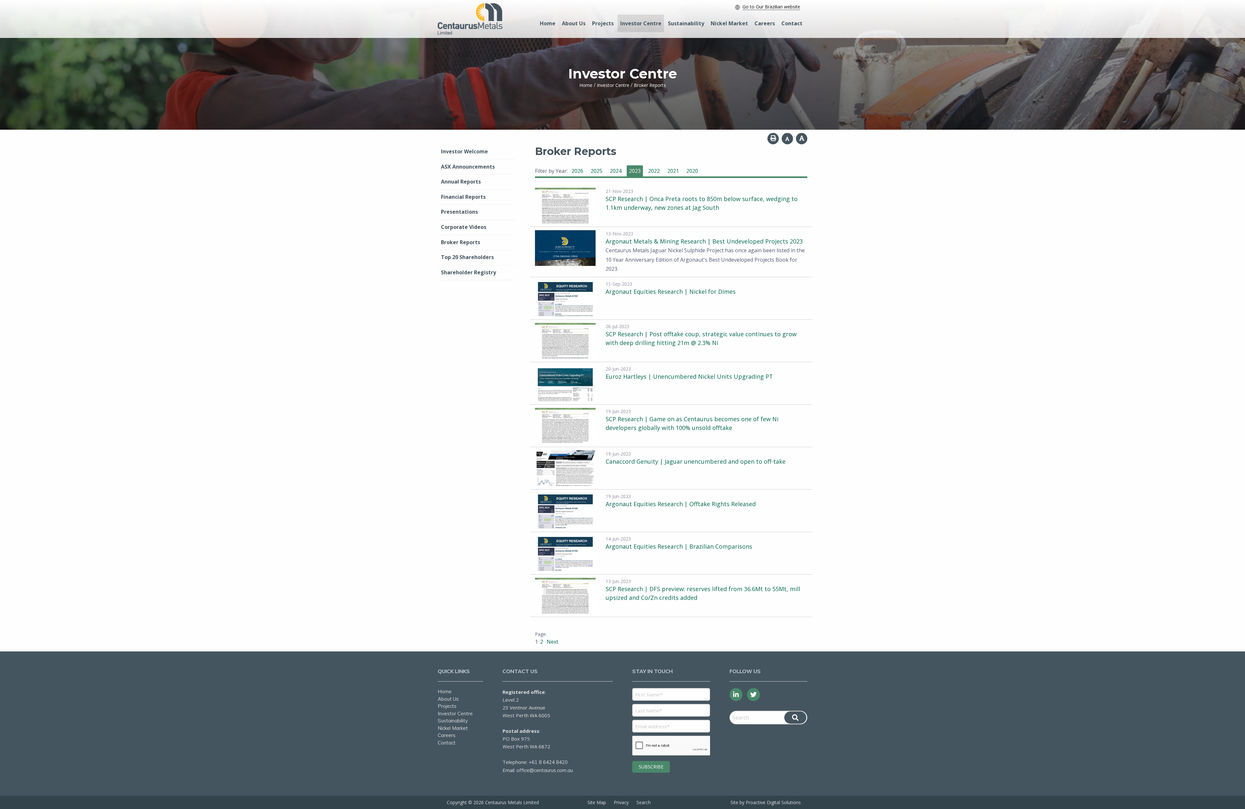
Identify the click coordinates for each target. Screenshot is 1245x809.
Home (547, 23)
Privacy (621, 802)
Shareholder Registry (468, 272)
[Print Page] (773, 138)
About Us (574, 23)
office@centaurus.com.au (544, 770)
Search (643, 802)
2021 (673, 170)
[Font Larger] (801, 138)
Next (551, 641)
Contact (791, 23)
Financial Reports (463, 196)
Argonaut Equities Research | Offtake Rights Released (681, 504)
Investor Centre (640, 23)
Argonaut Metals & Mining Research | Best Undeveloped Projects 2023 (704, 241)
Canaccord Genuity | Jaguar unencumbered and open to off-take (696, 461)
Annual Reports (461, 181)
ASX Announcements (468, 166)
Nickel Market (729, 23)
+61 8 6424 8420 (548, 762)
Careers (764, 23)
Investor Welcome (464, 151)
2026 (577, 170)
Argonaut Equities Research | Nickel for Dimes (671, 291)
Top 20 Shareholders (467, 257)
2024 (616, 170)
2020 (692, 170)
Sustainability (686, 23)
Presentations (459, 211)
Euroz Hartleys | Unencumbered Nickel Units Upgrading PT (689, 376)
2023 (635, 170)
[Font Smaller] (787, 138)
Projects (603, 23)
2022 (654, 170)
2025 (596, 170)
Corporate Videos (463, 227)
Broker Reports (460, 242)
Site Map (596, 802)
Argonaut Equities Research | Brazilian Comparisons (679, 546)
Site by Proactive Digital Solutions (765, 802)
